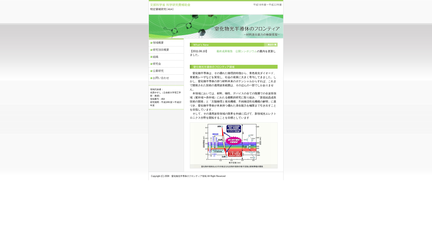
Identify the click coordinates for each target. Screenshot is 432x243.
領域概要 (158, 42)
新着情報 (234, 45)
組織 (155, 56)
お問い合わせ (161, 77)
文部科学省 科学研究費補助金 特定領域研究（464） (170, 6)
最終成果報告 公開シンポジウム (237, 51)
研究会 (157, 63)
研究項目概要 (161, 49)
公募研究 (158, 70)
